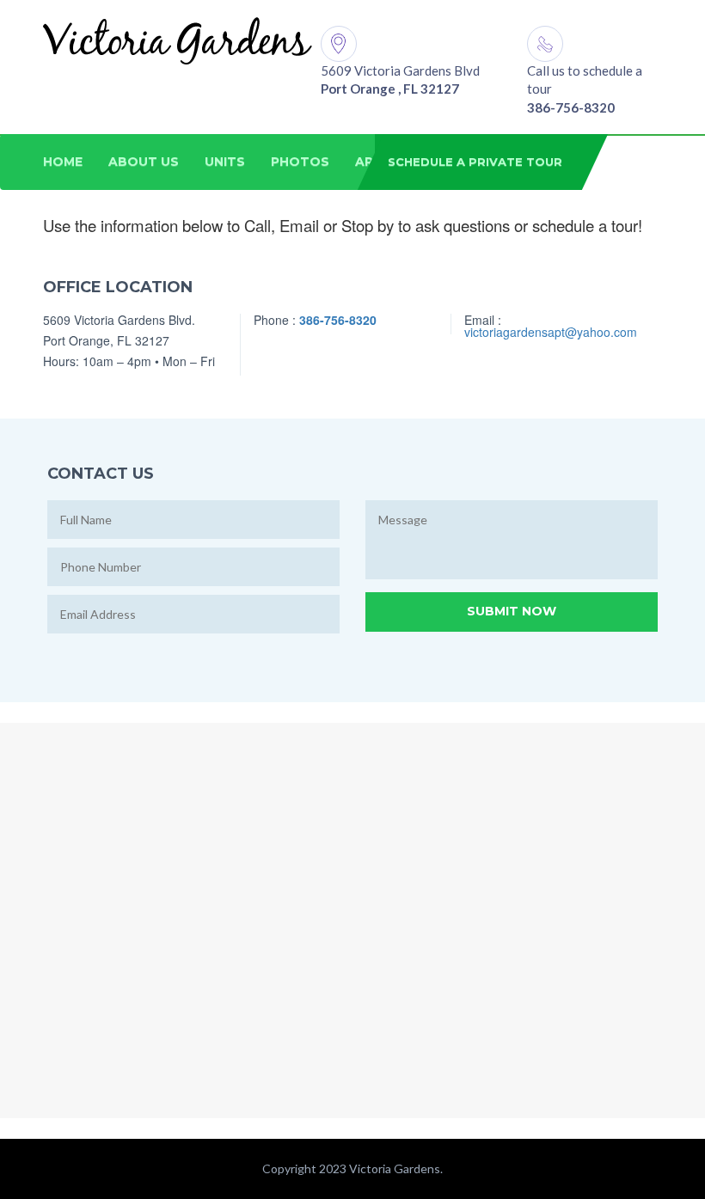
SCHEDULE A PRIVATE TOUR (475, 161)
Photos (300, 161)
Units (225, 161)
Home (63, 161)
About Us (143, 161)
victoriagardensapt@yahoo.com (550, 331)
